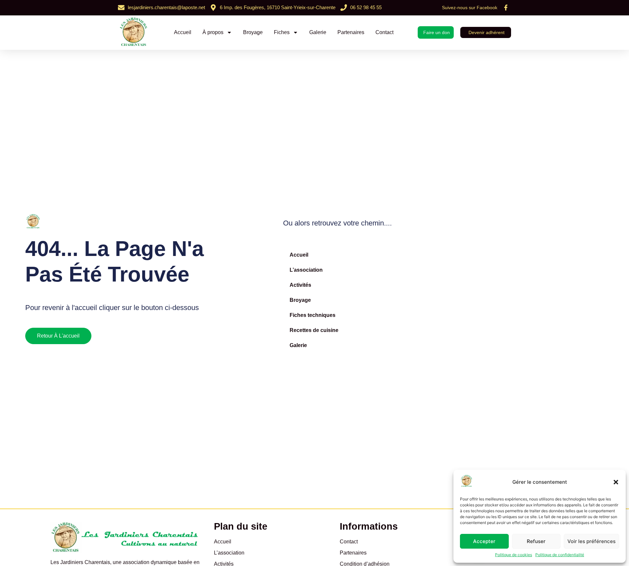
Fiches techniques (312, 315)
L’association (306, 270)
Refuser (536, 541)
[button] (616, 482)
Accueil (182, 32)
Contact (384, 32)
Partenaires (350, 32)
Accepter (484, 541)
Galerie (317, 32)
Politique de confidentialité (559, 554)
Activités (300, 285)
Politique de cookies (513, 554)
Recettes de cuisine (314, 330)
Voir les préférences (591, 541)
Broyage (253, 32)
